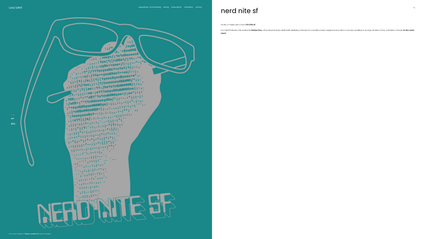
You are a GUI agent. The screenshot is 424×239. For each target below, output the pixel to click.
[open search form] (413, 8)
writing (166, 7)
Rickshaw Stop (256, 30)
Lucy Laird (15, 7)
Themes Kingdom (45, 234)
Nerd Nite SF (250, 25)
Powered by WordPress (16, 234)
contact (198, 7)
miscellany (188, 7)
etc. (13, 121)
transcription (176, 7)
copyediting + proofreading (149, 7)
